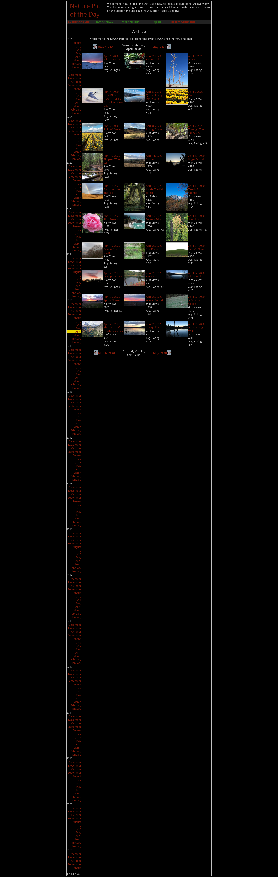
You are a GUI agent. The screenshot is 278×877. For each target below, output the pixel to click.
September (74, 85)
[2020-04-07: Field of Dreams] (92, 150)
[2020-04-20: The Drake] (134, 257)
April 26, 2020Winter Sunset (154, 298)
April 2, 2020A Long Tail (153, 57)
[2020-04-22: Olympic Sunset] (92, 285)
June (78, 49)
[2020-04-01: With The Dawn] (92, 68)
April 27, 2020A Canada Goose (196, 300)
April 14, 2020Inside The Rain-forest (155, 189)
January (76, 67)
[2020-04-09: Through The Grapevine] (177, 138)
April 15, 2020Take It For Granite (196, 189)
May (78, 53)
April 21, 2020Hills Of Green (196, 247)
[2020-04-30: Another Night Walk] (177, 336)
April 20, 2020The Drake (154, 247)
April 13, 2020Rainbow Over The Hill (112, 189)
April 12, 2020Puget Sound (196, 157)
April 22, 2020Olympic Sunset (113, 274)
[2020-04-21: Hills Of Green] (177, 256)
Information (104, 22)
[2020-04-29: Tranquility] (134, 334)
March (77, 60)
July (79, 46)
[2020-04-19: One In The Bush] (92, 257)
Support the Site (79, 21)
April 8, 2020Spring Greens (154, 127)
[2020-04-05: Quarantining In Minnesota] (134, 101)
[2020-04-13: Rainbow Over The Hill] (92, 198)
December (74, 74)
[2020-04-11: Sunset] (134, 166)
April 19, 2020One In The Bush (112, 249)
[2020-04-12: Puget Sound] (177, 168)
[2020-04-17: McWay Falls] (134, 227)
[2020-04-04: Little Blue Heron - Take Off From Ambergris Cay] (92, 102)
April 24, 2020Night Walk (196, 274)
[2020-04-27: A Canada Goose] (177, 307)
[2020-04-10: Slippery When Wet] (92, 180)
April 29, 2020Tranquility (154, 325)
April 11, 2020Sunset (154, 157)
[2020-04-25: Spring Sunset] (92, 307)
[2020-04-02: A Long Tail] (134, 68)
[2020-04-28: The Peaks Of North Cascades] (92, 336)
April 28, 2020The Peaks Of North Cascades (113, 327)
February (75, 63)
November (74, 78)
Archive (139, 31)
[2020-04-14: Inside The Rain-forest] (134, 210)
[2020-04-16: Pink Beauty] (92, 232)
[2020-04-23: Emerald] (134, 285)
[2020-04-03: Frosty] (177, 86)
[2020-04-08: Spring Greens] (134, 138)
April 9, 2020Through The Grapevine (196, 129)
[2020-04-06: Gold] (177, 103)
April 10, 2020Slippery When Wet (112, 159)
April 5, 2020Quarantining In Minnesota (155, 95)
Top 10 (156, 22)
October (76, 81)
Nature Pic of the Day (85, 9)
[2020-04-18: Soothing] (177, 240)
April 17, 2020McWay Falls (154, 217)
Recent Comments (183, 21)
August (77, 43)
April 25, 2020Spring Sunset (112, 298)
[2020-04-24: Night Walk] (177, 278)
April (78, 56)
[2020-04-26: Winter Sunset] (134, 304)
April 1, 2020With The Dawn (113, 57)
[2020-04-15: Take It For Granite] (177, 210)
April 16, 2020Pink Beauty (112, 217)
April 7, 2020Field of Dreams (113, 127)
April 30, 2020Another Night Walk (196, 327)
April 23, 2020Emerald (154, 274)
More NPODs (130, 22)
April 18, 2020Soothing (196, 217)
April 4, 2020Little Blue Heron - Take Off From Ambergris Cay (113, 98)
